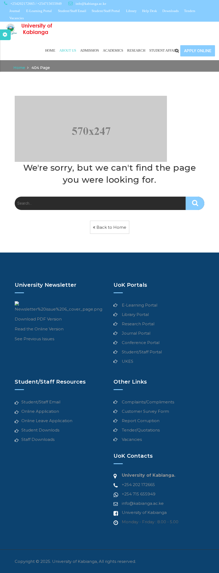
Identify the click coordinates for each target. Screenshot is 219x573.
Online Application (40, 411)
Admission (89, 50)
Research (136, 50)
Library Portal (135, 314)
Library (131, 11)
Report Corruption (140, 420)
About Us (67, 50)
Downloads (170, 11)
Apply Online (197, 50)
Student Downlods (40, 430)
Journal (14, 11)
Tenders (189, 11)
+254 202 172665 (138, 484)
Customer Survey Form (145, 411)
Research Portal (138, 323)
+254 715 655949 (138, 493)
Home (50, 50)
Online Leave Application (46, 420)
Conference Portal (140, 342)
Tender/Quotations (141, 430)
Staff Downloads (37, 439)
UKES (127, 361)
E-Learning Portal (39, 11)
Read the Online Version (39, 328)
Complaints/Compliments (148, 401)
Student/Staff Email (72, 11)
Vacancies (16, 18)
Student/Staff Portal (106, 11)
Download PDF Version (38, 319)
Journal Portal (136, 333)
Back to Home (110, 227)
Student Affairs (164, 50)
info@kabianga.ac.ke (143, 503)
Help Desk (149, 11)
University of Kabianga (144, 512)
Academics (113, 50)
